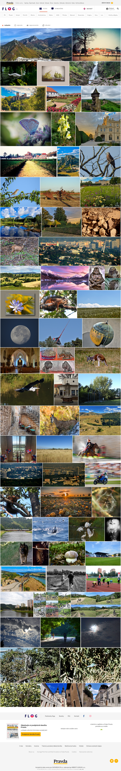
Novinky (61, 716)
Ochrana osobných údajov (94, 746)
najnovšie (19, 25)
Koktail (42, 3)
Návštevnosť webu (70, 746)
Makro (51, 15)
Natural (72, 15)
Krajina (89, 15)
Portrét (25, 15)
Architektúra (42, 15)
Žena (51, 3)
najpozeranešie (33, 25)
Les (102, 15)
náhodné (47, 25)
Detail (18, 15)
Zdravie (47, 3)
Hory (96, 15)
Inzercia (36, 746)
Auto (37, 3)
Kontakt (76, 716)
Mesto (33, 15)
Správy (26, 3)
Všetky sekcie (106, 3)
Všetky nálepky (113, 15)
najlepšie (7, 25)
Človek (11, 15)
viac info (81, 769)
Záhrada (62, 3)
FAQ (69, 716)
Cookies (74, 752)
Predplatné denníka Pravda (31, 734)
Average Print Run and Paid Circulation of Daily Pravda (53, 752)
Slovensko (81, 15)
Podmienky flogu (50, 716)
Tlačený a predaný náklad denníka (52, 746)
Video (73, 3)
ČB (4, 15)
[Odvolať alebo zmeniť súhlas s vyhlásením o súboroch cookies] (112, 761)
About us (31, 752)
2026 (57, 15)
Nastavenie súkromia (85, 752)
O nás (21, 746)
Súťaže (81, 746)
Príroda (64, 15)
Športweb (32, 3)
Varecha (56, 3)
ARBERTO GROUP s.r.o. (78, 767)
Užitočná (68, 3)
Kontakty (28, 746)
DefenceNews (80, 3)
